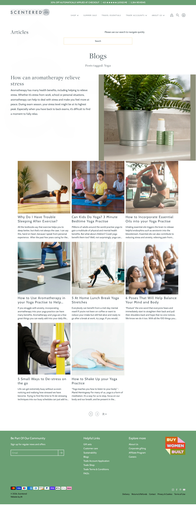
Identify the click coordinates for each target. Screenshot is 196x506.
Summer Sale (90, 15)
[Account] (172, 15)
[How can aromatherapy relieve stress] (147, 117)
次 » (104, 414)
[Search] (177, 15)
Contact (152, 494)
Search (98, 41)
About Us (133, 444)
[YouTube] (184, 490)
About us (157, 15)
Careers (132, 456)
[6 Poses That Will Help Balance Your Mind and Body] (152, 268)
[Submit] (61, 453)
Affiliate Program (137, 452)
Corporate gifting (137, 448)
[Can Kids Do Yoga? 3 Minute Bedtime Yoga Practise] (98, 187)
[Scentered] (30, 12)
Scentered (22, 494)
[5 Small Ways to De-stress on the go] (44, 349)
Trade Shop (89, 465)
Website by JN (16, 497)
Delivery (126, 494)
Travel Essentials (111, 15)
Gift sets (87, 444)
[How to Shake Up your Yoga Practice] (98, 349)
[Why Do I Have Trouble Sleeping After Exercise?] (44, 187)
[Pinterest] (180, 490)
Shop (73, 15)
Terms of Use (179, 494)
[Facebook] (176, 490)
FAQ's (86, 473)
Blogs (86, 456)
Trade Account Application (96, 460)
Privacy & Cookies (165, 494)
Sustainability (90, 452)
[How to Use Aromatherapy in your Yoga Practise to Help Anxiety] (44, 268)
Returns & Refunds (139, 494)
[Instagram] (173, 490)
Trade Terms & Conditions (96, 469)
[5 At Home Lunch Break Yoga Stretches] (98, 268)
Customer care (90, 448)
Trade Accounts (135, 15)
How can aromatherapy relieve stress (45, 80)
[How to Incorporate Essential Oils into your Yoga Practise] (152, 187)
